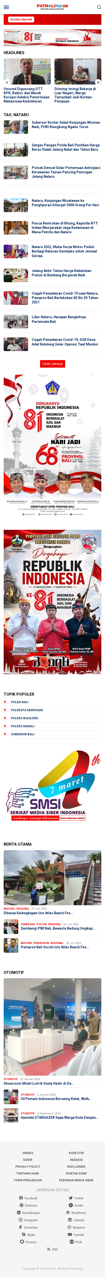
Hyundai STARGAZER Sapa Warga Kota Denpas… (59, 1117)
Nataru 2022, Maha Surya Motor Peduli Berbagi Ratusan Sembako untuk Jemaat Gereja (64, 251)
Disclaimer (76, 1166)
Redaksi (76, 1160)
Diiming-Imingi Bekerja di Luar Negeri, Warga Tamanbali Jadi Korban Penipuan (24, 95)
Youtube (78, 1235)
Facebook (30, 1198)
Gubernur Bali (22, 734)
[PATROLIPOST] (52, 7)
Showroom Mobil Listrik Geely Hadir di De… (39, 1083)
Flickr (78, 1242)
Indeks (27, 1153)
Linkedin (78, 1220)
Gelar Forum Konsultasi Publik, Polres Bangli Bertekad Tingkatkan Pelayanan (73, 95)
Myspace (79, 1227)
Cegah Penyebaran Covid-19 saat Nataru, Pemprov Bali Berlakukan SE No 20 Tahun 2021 (65, 297)
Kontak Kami (76, 1173)
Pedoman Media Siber (76, 1180)
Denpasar (28, 924)
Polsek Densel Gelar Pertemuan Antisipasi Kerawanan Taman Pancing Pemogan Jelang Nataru (66, 172)
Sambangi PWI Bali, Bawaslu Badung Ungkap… (58, 928)
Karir (27, 1160)
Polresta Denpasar (27, 710)
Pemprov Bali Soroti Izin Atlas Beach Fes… (55, 947)
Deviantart (31, 1227)
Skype (31, 1235)
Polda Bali (20, 702)
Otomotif (11, 1079)
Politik (41, 924)
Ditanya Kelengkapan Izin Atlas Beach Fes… (38, 913)
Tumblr (78, 1205)
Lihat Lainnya (52, 364)
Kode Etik (76, 1153)
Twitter (79, 1198)
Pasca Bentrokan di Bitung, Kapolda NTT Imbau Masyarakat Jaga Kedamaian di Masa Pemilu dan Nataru (65, 227)
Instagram (31, 1220)
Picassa (30, 1242)
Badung (9, 908)
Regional (22, 908)
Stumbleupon (31, 1213)
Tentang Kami (27, 1173)
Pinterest (31, 1205)
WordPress (78, 1213)
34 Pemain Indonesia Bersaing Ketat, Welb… (56, 1099)
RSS (55, 1249)
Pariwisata (41, 943)
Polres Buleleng (24, 718)
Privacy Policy (27, 1166)
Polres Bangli (22, 726)
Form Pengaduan (28, 1180)
